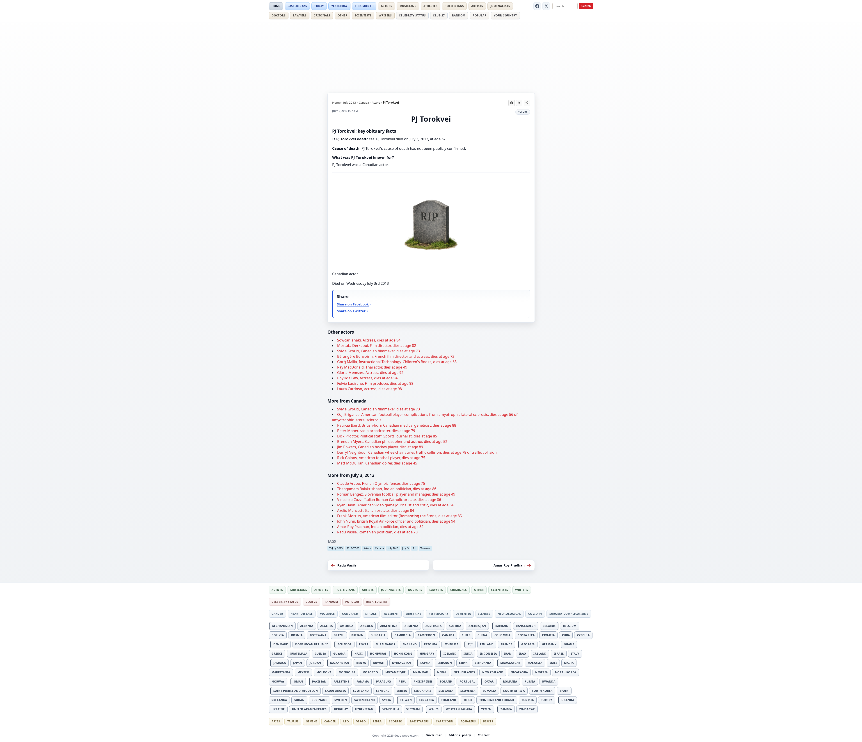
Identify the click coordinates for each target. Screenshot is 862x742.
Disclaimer (434, 735)
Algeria (326, 626)
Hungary (427, 654)
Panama (363, 681)
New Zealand (492, 672)
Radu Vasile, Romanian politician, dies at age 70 (377, 532)
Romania (510, 681)
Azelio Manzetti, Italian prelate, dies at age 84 (375, 510)
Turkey (546, 700)
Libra (377, 721)
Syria (386, 700)
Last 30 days (297, 6)
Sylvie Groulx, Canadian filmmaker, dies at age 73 (378, 350)
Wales (434, 709)
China (482, 635)
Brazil (339, 635)
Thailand (448, 700)
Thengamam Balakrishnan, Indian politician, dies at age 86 (386, 488)
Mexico (303, 672)
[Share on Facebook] (511, 103)
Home (276, 6)
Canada (364, 102)
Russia (529, 681)
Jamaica (279, 663)
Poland (446, 681)
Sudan (299, 700)
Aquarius (468, 721)
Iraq (522, 654)
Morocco (370, 672)
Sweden (340, 700)
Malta (569, 663)
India (468, 654)
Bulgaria (378, 635)
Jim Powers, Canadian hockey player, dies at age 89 (380, 446)
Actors (386, 6)
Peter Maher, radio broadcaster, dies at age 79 (376, 430)
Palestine (341, 681)
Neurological (509, 614)
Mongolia (347, 672)
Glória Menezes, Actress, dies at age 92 (370, 372)
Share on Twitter (351, 311)
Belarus (549, 626)
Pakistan (319, 681)
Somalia (489, 691)
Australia (433, 626)
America (346, 626)
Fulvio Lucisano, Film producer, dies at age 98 (375, 383)
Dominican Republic (312, 644)
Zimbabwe (527, 709)
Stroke (371, 614)
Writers (385, 15)
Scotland (361, 691)
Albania (306, 626)
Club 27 (439, 15)
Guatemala (298, 654)
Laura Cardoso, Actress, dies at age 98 (369, 388)
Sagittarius (419, 721)
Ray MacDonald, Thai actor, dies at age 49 (372, 367)
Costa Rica (526, 635)
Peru (402, 681)
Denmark (280, 644)
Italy (575, 654)
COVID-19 (535, 614)
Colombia (502, 635)
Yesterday (339, 6)
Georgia (528, 644)
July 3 (405, 548)
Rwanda (548, 681)
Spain (564, 691)
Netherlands (464, 672)
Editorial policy (460, 735)
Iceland (450, 654)
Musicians (408, 6)
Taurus (293, 721)
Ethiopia (451, 644)
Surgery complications (568, 614)
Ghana (569, 644)
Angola (366, 626)
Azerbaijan (477, 626)
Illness (484, 614)
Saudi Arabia (335, 691)
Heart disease (301, 614)
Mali (553, 663)
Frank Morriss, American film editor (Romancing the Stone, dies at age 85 (399, 515)
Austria (455, 626)
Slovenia (467, 691)
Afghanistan (282, 626)
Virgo (361, 721)
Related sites (376, 602)
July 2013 (349, 102)
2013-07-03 (353, 548)
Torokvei (425, 548)
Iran (508, 654)
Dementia (463, 614)
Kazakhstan (339, 663)
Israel (559, 654)
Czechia (583, 635)
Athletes (430, 6)
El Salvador (385, 644)
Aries (276, 721)
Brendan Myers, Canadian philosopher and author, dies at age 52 (392, 441)
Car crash (350, 614)
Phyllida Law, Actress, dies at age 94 (367, 378)
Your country (505, 15)
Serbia (402, 691)
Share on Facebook (353, 304)
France (506, 644)
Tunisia (527, 700)
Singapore (422, 691)
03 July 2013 (336, 548)
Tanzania (426, 700)
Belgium (569, 626)
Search (586, 6)
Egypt (363, 644)
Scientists (363, 15)
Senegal (382, 691)
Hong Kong (403, 654)
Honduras (378, 654)
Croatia (548, 635)
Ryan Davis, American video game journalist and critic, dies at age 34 (395, 505)
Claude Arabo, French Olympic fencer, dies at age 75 (381, 483)
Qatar (489, 681)
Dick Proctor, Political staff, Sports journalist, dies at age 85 (387, 436)
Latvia (425, 663)
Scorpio (395, 721)
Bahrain (502, 626)
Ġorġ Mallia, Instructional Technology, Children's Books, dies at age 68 (397, 361)
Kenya (361, 663)
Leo (346, 721)
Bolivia (278, 635)
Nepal (441, 672)
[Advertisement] (431, 56)
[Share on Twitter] (519, 103)
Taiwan (406, 700)
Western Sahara (459, 709)
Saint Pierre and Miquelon (295, 691)
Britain (357, 635)
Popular (479, 15)
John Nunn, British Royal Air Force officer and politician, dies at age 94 (396, 521)
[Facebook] (537, 6)
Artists (477, 6)
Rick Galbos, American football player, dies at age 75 (381, 457)
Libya (463, 663)
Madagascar (510, 663)
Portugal (467, 681)
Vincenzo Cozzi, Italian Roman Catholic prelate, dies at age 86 (389, 499)
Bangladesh (525, 626)
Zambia (506, 709)
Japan (297, 663)
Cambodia (403, 635)
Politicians (454, 6)
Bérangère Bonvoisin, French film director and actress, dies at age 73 (395, 356)
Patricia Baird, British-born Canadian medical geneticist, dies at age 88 (396, 425)
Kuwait (379, 663)
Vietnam (413, 709)
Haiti (358, 654)
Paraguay (383, 681)
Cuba (566, 635)
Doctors (279, 15)
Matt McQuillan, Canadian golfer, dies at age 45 (377, 463)
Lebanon (445, 663)
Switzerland (364, 700)
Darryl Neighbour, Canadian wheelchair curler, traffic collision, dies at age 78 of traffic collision (417, 452)
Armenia (411, 626)
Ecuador (345, 644)
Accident (391, 614)
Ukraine (278, 709)
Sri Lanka (279, 700)
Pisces (488, 721)
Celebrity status (412, 15)
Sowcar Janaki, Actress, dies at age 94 (368, 340)
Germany (549, 644)
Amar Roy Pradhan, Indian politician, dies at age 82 (380, 526)
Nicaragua (519, 672)
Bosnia (297, 635)
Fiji (470, 644)
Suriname (319, 700)
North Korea (565, 672)
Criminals (322, 15)
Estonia (430, 644)
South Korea (542, 691)
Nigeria (541, 672)
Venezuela (390, 709)
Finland (486, 644)
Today (319, 6)
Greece (277, 654)
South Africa (514, 691)
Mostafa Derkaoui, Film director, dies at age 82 (376, 345)
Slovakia (446, 691)
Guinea (320, 654)
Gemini (311, 721)
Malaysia (535, 663)
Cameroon (426, 635)
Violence (327, 614)
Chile (466, 635)
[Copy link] (527, 103)
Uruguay (341, 709)
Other (342, 15)
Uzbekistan (364, 709)
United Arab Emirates (309, 709)
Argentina (388, 626)
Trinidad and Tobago (496, 700)
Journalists (500, 6)
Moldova (323, 672)
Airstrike (413, 614)
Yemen (486, 709)
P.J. (414, 548)
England (409, 644)
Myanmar (420, 672)
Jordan (315, 663)
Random (458, 15)
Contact (484, 735)
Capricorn (444, 721)
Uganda (567, 700)
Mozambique (395, 672)
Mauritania (281, 672)
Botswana (318, 635)
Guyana (339, 654)
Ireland (539, 654)
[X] (546, 6)
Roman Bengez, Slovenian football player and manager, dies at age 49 (396, 494)
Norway (278, 681)
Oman (298, 681)
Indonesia (488, 654)
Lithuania (483, 663)
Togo (468, 700)
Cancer (277, 614)
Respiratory (438, 614)
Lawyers (299, 15)
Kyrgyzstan (401, 663)
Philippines (423, 681)
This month (364, 6)
